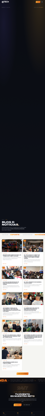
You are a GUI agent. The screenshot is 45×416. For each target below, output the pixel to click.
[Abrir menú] (42, 2)
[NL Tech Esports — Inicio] (5, 2)
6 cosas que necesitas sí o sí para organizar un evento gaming (11, 283)
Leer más (4, 263)
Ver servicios (27, 404)
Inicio (3, 219)
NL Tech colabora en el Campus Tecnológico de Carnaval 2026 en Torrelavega (12, 336)
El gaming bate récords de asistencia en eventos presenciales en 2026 (31, 309)
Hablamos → (17, 404)
